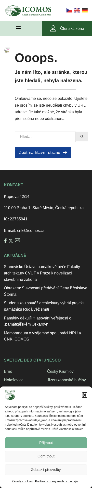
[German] (84, 10)
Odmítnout (46, 456)
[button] (84, 395)
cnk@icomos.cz (31, 230)
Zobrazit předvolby (46, 469)
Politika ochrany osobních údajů (56, 481)
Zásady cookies (22, 481)
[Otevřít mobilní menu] (18, 28)
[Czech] (69, 10)
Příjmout (46, 443)
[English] (76, 10)
